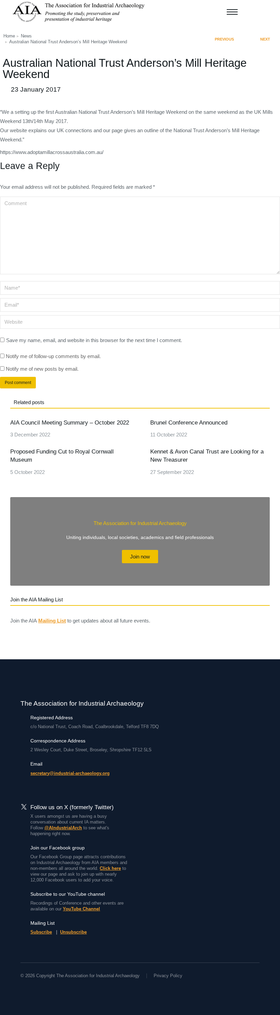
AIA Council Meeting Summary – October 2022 (69, 422)
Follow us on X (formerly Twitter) (72, 807)
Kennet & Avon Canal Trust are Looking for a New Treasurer (207, 455)
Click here (110, 868)
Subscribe (41, 932)
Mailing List (52, 621)
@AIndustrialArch (63, 827)
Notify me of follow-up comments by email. (53, 356)
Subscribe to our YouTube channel (67, 894)
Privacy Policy (168, 975)
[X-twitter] (35, 988)
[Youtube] (48, 988)
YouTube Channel (81, 908)
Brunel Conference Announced (188, 422)
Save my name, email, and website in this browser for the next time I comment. (94, 340)
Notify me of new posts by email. (42, 369)
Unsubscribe (73, 932)
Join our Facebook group (57, 847)
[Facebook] (23, 988)
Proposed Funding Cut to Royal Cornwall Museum (62, 455)
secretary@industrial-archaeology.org (70, 773)
